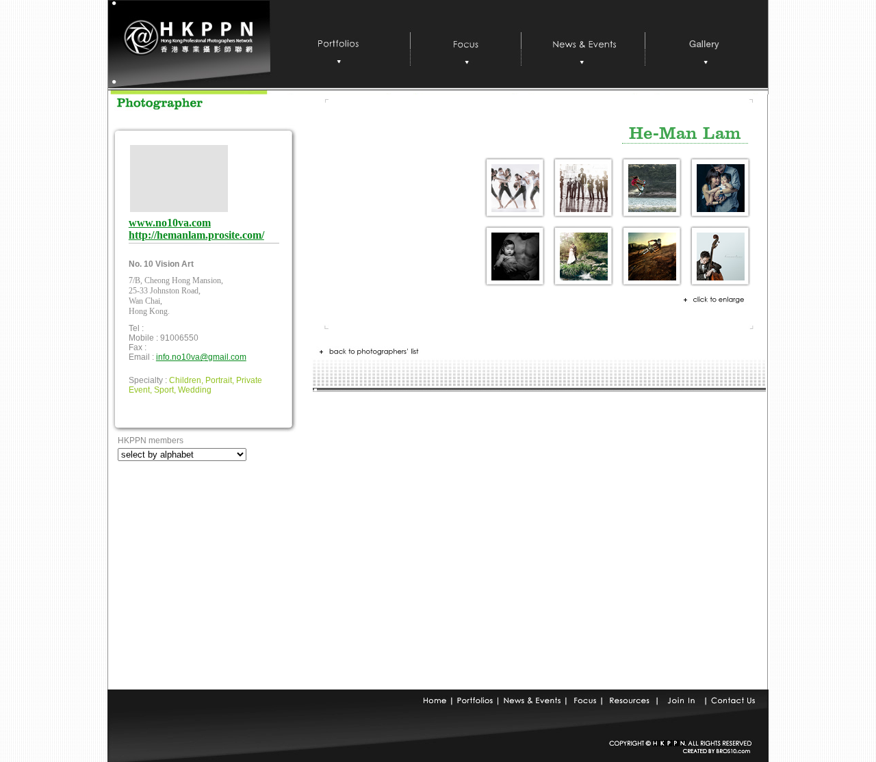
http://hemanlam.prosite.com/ (196, 235)
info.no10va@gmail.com (201, 357)
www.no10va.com (170, 222)
